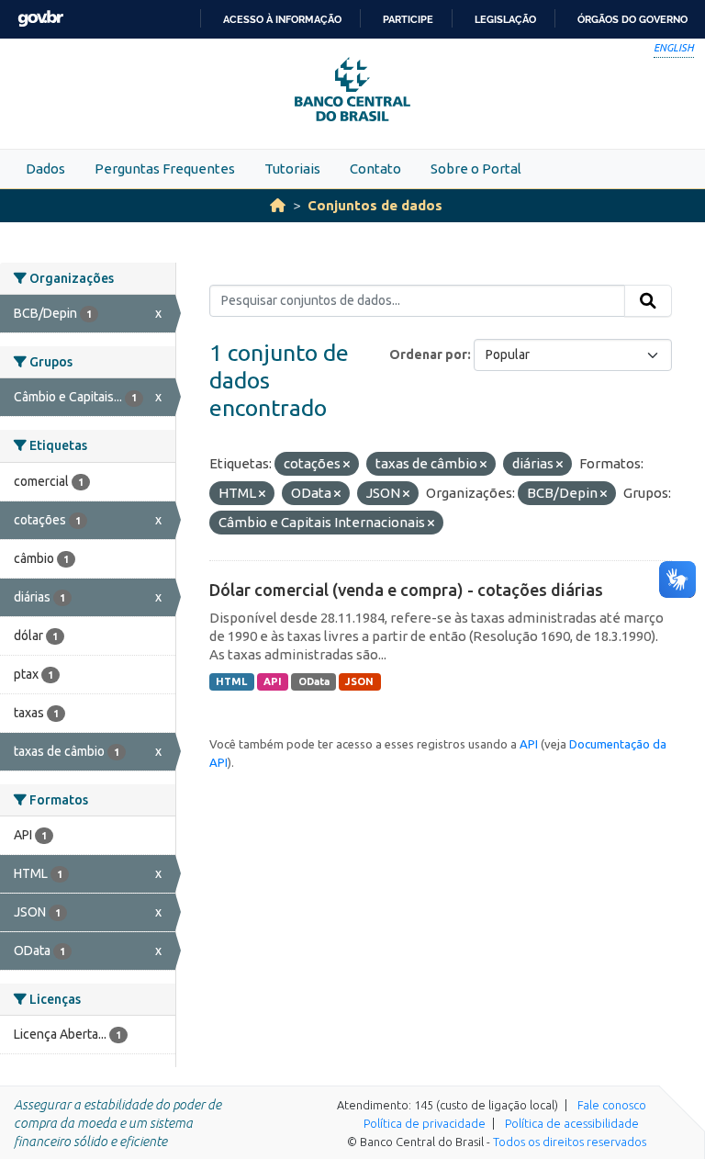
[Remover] (346, 464)
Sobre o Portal (476, 168)
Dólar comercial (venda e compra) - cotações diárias (406, 589)
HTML (231, 681)
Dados (45, 168)
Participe (408, 19)
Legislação (505, 19)
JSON (359, 681)
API (272, 681)
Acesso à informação (282, 19)
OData (314, 681)
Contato (375, 168)
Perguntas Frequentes (165, 168)
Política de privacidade (425, 1123)
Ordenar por (428, 354)
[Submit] (648, 301)
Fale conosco (611, 1104)
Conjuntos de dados (375, 205)
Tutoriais (292, 168)
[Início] (277, 205)
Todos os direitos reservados (569, 1141)
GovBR (40, 19)
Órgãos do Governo (632, 19)
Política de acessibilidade (572, 1123)
